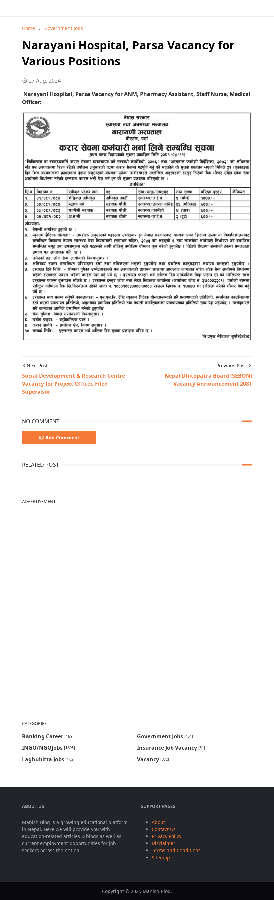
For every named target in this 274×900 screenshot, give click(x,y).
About (158, 822)
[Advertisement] (72, 610)
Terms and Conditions (176, 850)
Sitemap (161, 857)
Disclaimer (163, 843)
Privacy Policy (166, 836)
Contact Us (164, 829)
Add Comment (62, 437)
